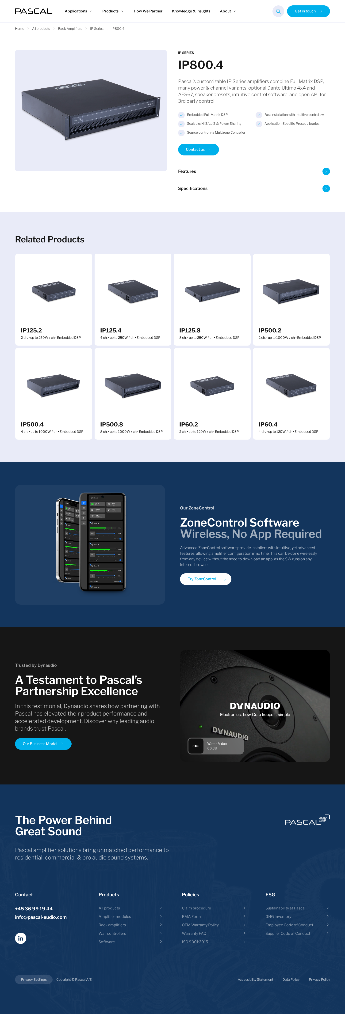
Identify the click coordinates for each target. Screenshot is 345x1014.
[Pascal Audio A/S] (34, 11)
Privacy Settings (34, 979)
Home (19, 28)
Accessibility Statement (255, 979)
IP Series (97, 28)
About (225, 11)
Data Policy (291, 979)
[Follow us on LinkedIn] (20, 938)
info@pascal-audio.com (41, 917)
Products (110, 11)
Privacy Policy (319, 979)
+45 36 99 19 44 (34, 909)
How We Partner (148, 11)
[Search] (278, 11)
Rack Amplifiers (70, 28)
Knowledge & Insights (191, 11)
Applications (76, 11)
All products (41, 28)
